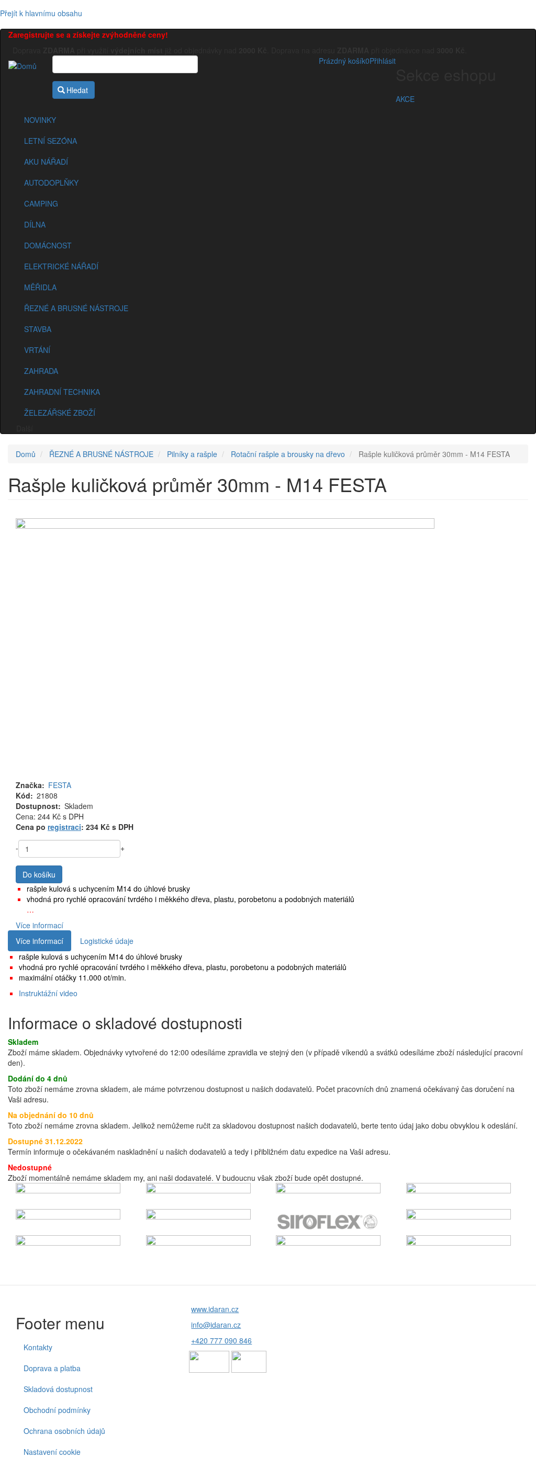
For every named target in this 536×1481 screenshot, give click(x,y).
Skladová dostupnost (58, 1389)
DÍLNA (35, 224)
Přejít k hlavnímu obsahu (41, 13)
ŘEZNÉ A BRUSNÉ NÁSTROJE (76, 308)
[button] (268, 649)
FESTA (59, 785)
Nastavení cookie (52, 1451)
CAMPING (41, 203)
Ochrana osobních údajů (64, 1431)
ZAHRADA (41, 371)
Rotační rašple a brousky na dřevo (288, 454)
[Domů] (26, 65)
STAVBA (37, 329)
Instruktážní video (48, 993)
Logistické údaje (106, 941)
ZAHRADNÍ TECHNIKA (62, 391)
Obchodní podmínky (57, 1410)
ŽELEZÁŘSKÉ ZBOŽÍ (59, 412)
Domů (26, 454)
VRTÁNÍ (37, 350)
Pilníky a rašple (192, 454)
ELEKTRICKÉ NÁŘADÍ (61, 266)
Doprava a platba (52, 1368)
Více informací (39, 925)
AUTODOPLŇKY (51, 182)
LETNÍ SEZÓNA (50, 140)
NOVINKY (40, 120)
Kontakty (38, 1347)
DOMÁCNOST (48, 245)
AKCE (405, 99)
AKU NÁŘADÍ (46, 161)
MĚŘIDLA (40, 287)
